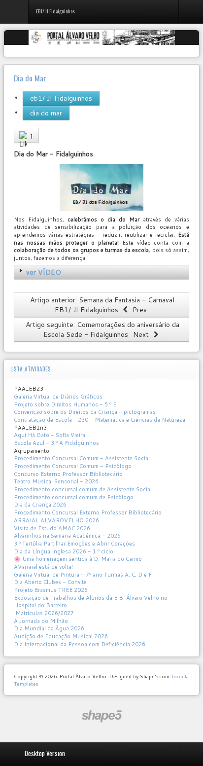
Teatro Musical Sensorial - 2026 (56, 481)
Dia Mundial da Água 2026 (49, 628)
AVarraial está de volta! (44, 567)
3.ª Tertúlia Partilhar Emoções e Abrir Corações (74, 543)
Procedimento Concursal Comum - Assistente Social (82, 458)
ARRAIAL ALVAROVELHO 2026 (56, 520)
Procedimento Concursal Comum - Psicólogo (73, 466)
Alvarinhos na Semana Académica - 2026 (67, 536)
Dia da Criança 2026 (40, 505)
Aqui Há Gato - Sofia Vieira (49, 435)
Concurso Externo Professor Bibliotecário (68, 474)
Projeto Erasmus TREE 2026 (51, 590)
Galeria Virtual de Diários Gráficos (58, 397)
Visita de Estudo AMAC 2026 (52, 528)
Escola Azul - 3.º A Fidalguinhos (56, 443)
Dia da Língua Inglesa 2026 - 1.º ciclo (63, 551)
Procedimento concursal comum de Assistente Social (83, 489)
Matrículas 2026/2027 (44, 613)
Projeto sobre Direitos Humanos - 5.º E (65, 404)
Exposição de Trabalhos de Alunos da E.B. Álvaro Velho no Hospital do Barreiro (91, 602)
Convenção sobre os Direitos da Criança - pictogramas (85, 412)
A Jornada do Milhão (41, 621)
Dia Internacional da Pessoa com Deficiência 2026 (79, 644)
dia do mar (46, 113)
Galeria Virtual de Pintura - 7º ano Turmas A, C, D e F (83, 575)
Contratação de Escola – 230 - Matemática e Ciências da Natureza (99, 420)
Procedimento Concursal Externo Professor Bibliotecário (88, 512)
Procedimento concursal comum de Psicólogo (74, 497)
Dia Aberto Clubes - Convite (50, 582)
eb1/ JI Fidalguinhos (61, 98)
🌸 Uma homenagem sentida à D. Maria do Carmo (78, 559)
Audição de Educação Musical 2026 (61, 636)
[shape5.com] (101, 716)
